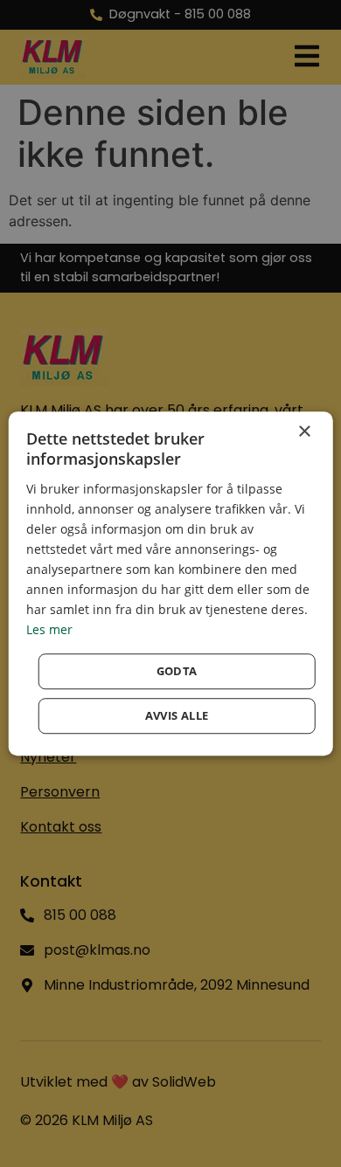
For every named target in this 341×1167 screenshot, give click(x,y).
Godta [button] (177, 671)
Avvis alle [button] (177, 715)
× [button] (303, 431)
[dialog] (171, 583)
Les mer (49, 630)
